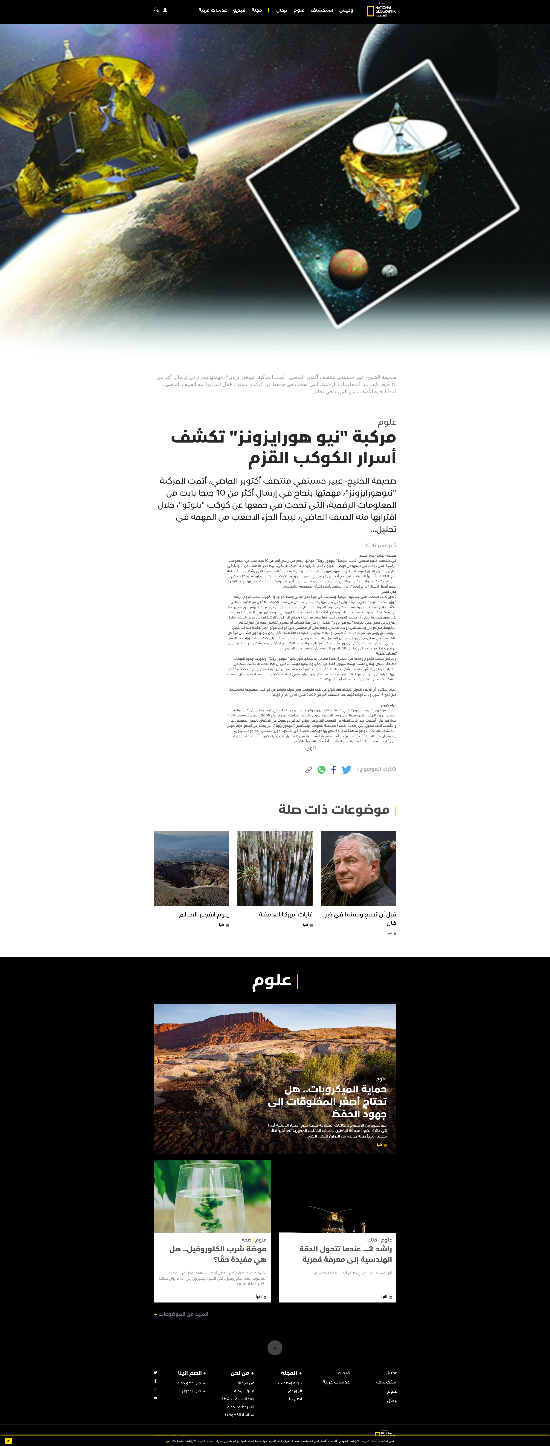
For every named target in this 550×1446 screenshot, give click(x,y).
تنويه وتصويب (290, 1383)
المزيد (167, 1441)
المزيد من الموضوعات (183, 1314)
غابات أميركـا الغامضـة (286, 914)
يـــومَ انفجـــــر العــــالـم (204, 914)
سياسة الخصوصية (239, 1415)
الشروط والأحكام (240, 1407)
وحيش (346, 10)
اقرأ (389, 933)
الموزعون (294, 1391)
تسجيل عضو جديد (191, 1383)
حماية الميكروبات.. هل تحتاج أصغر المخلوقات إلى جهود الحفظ (327, 1102)
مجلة (257, 10)
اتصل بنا (295, 1399)
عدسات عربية (213, 10)
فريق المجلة (244, 1391)
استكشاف (322, 10)
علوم (299, 10)
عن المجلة (246, 1383)
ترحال (281, 10)
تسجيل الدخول (194, 1391)
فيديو (239, 10)
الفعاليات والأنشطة (238, 1399)
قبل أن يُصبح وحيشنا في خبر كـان (361, 919)
